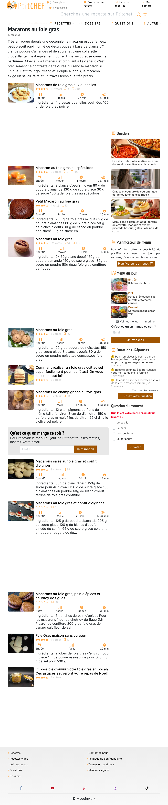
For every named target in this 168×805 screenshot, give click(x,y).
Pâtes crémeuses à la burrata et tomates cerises (141, 300)
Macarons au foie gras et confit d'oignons (70, 503)
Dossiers (92, 23)
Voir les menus (128, 321)
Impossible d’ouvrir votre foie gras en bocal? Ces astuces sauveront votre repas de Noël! (72, 671)
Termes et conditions (101, 764)
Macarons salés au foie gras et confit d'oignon (66, 463)
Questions (123, 23)
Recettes (62, 23)
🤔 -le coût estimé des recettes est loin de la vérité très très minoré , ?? (135, 381)
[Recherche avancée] (145, 15)
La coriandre (124, 438)
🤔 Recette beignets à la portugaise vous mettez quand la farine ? (133, 371)
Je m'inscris (85, 449)
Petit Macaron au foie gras (57, 201)
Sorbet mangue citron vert (142, 312)
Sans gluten (58, 2)
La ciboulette (125, 433)
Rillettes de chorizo (140, 283)
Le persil (122, 428)
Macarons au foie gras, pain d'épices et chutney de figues (68, 596)
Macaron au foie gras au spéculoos (64, 168)
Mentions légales (98, 770)
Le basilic (122, 422)
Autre (152, 23)
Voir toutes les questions (145, 390)
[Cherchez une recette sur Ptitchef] (138, 14)
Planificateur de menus (134, 263)
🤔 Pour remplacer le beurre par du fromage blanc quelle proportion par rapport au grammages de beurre (134, 359)
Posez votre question (137, 396)
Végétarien (61, 7)
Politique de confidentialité (105, 758)
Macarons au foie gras (54, 239)
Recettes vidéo (19, 758)
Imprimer (150, 321)
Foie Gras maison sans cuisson (61, 635)
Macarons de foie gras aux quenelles (66, 85)
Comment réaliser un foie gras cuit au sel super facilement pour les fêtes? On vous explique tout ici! (69, 371)
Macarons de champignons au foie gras (68, 392)
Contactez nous (98, 752)
